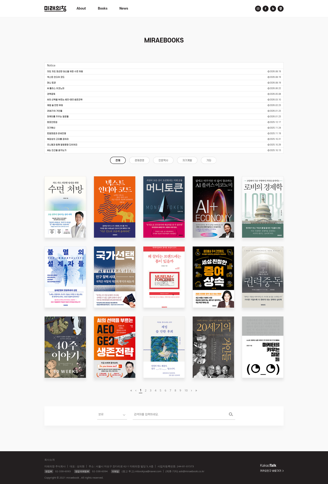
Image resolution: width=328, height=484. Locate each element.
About (81, 8)
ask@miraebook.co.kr (191, 471)
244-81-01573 (185, 466)
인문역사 (163, 160)
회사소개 (49, 459)
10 (186, 390)
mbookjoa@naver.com (148, 471)
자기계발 (187, 160)
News (123, 8)
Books (102, 8)
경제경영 (139, 160)
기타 (208, 160)
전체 (117, 160)
